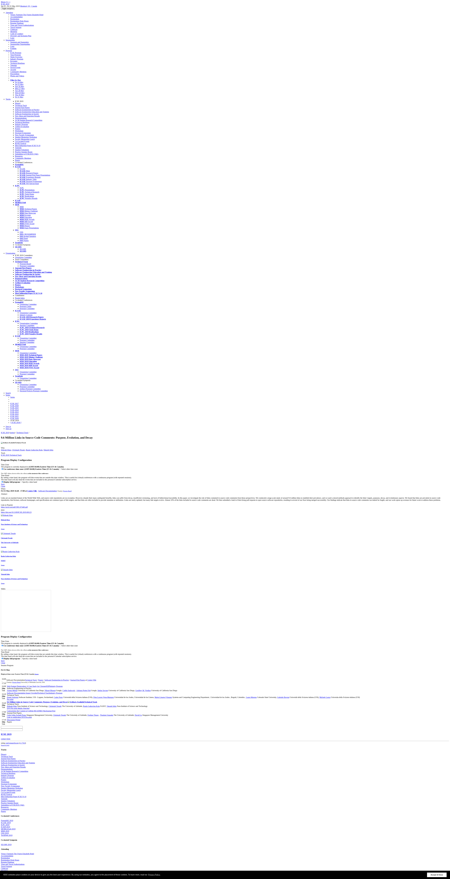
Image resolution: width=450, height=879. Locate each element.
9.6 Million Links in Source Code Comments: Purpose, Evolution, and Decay (52, 702)
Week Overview (16, 57)
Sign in (8, 427)
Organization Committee (29, 323)
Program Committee (27, 266)
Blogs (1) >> (5, 2)
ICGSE (22, 169)
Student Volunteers (22, 150)
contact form (5, 739)
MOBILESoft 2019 (8, 829)
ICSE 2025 (14, 408)
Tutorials (13, 65)
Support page (5, 745)
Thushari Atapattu (106, 715)
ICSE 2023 (14, 412)
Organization (10, 253)
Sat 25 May (19, 84)
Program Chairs (25, 306)
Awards (13, 70)
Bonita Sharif (67, 491)
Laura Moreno (251, 697)
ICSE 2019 (5, 433)
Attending (9, 13)
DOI (2, 510)
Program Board (25, 264)
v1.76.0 (22, 743)
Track (3, 453)
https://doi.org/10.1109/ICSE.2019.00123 (16, 512)
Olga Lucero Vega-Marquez (103, 697)
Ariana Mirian (12, 690)
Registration (14, 19)
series (12, 433)
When (3, 489)
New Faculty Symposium (24, 135)
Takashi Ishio (48, 450)
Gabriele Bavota (283, 697)
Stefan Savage (103, 690)
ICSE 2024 (14, 410)
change (37, 674)
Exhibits (13, 48)
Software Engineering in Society (27, 114)
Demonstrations (21, 118)
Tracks (8, 99)
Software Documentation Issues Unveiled (34, 693)
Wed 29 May (20, 93)
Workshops (19, 131)
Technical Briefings (17, 63)
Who (3, 448)
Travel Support (15, 27)
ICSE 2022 (14, 414)
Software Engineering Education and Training (32, 112)
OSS (21, 232)
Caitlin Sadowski (68, 690)
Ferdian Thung (93, 715)
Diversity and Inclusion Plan (20, 36)
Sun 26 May (19, 86)
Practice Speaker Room (23, 152)
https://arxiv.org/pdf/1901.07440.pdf (14, 507)
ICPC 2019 (5, 825)
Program (9, 51)
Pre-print (10, 699)
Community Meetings (18, 72)
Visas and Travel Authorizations (22, 25)
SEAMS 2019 (6, 845)
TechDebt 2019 (6, 835)
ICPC (22, 188)
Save (3, 484)
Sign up (8, 429)
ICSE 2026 (14, 406)
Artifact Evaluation (22, 127)
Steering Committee (27, 325)
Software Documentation (47, 491)
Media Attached (23, 708)
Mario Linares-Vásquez (163, 697)
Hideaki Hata (6, 450)
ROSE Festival (20, 143)
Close (3, 486)
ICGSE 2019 (6, 823)
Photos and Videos (17, 76)
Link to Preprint (7, 505)
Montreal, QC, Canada (28, 6)
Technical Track (21, 105)
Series (12, 397)
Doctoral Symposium (23, 133)
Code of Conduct (16, 34)
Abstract (4, 494)
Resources (19, 156)
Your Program (15, 55)
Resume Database (17, 23)
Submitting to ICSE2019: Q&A (26, 154)
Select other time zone (69, 469)
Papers (17, 160)
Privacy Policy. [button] (154, 875)
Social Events (15, 67)
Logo (12, 38)
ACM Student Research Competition (28, 120)
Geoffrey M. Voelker (143, 690)
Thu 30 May (19, 95)
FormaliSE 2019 (7, 821)
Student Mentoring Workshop (26, 137)
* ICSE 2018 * (15, 423)
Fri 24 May (19, 82)
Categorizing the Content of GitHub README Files (31, 711)
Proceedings (14, 74)
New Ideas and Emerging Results (27, 116)
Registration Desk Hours (19, 21)
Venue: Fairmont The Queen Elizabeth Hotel (26, 15)
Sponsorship (10, 40)
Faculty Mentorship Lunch (25, 139)
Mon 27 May (20, 89)
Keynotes (13, 61)
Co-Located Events (22, 141)
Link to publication (14, 717)
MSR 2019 (5, 831)
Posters (17, 129)
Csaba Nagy (58, 697)
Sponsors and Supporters (19, 42)
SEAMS (23, 249)
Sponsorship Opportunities (20, 44)
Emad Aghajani (12, 697)
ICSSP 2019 (5, 827)
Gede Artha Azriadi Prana (16, 715)
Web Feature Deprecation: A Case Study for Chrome (35, 686)
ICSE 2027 (14, 404)
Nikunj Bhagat (50, 690)
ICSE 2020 (14, 418)
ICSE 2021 (14, 416)
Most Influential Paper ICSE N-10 (27, 146)
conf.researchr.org (12, 743)
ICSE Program (15, 53)
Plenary (18, 103)
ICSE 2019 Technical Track (11, 455)
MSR (22, 207)
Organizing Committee (23, 257)
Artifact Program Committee (30, 389)
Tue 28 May (19, 91)
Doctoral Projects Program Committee (34, 391)
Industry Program (16, 59)
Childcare (13, 29)
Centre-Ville (32, 491)
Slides (3, 589)
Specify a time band (29, 482)
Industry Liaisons (26, 315)
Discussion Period (13, 720)
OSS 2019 (5, 833)
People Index (20, 298)
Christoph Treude (18, 450)
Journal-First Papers (22, 108)
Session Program (7, 665)
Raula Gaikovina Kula (34, 450)
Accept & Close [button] (437, 875)
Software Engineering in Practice (27, 110)
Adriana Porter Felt (83, 690)
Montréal (13, 32)
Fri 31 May (19, 97)
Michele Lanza (324, 697)
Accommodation (16, 17)
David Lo (138, 715)
